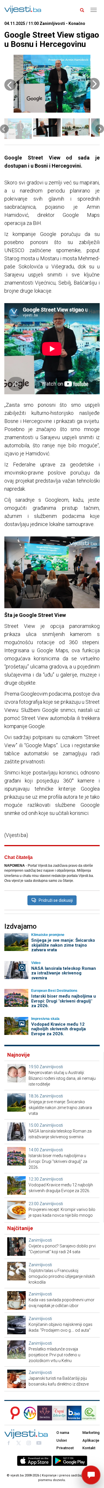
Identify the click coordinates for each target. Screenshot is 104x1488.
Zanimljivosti (51, 1066)
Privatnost (65, 1448)
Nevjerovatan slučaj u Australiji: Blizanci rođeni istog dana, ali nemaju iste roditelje (62, 1078)
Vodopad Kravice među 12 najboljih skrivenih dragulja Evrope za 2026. (58, 1029)
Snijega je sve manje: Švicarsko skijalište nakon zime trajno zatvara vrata (63, 945)
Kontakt (88, 1448)
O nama (62, 1432)
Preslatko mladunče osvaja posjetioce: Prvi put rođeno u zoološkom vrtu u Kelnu (54, 1355)
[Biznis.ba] (74, 1413)
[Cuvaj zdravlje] (59, 1413)
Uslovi (61, 1440)
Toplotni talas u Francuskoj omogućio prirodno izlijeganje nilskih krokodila (62, 1276)
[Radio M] (13, 1413)
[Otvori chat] (91, 1475)
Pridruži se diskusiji (56, 900)
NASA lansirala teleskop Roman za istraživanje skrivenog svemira (63, 973)
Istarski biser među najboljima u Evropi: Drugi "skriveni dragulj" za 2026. (63, 1001)
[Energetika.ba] (90, 1413)
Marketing (91, 1432)
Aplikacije (90, 1440)
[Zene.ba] (44, 1413)
